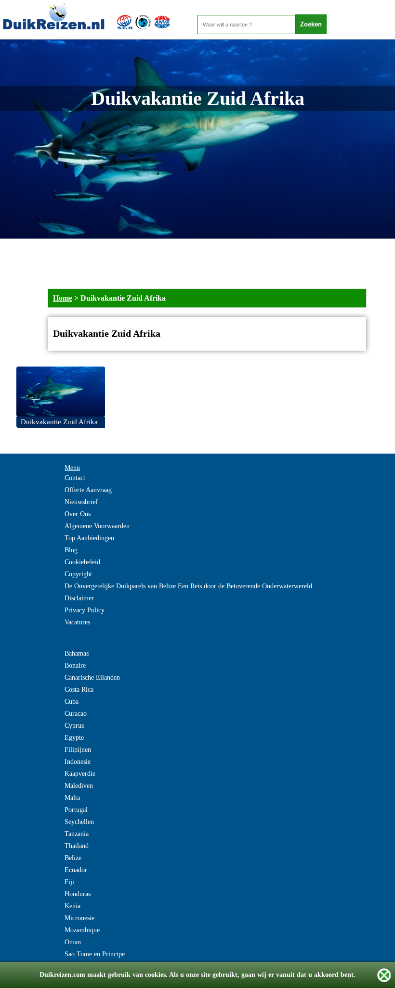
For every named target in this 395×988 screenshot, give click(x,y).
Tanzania (77, 833)
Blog (71, 550)
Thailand (77, 845)
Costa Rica (79, 689)
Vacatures (77, 622)
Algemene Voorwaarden (97, 526)
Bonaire (75, 665)
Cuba (72, 701)
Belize (73, 857)
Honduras (78, 894)
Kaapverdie (80, 773)
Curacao (76, 713)
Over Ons (78, 514)
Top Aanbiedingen (89, 538)
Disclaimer (79, 598)
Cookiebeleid (82, 562)
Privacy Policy (85, 610)
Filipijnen (78, 749)
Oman (73, 942)
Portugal (76, 809)
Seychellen (79, 821)
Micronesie (79, 918)
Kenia (72, 906)
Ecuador (76, 870)
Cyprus (74, 725)
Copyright (78, 574)
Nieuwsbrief (81, 502)
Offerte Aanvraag (88, 490)
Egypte (74, 737)
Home (62, 298)
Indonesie (78, 761)
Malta (72, 797)
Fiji (69, 882)
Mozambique (82, 930)
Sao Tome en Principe (95, 954)
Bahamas (77, 653)
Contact (75, 477)
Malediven (79, 785)
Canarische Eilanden (92, 677)
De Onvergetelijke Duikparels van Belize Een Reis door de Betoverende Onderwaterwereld (188, 586)
